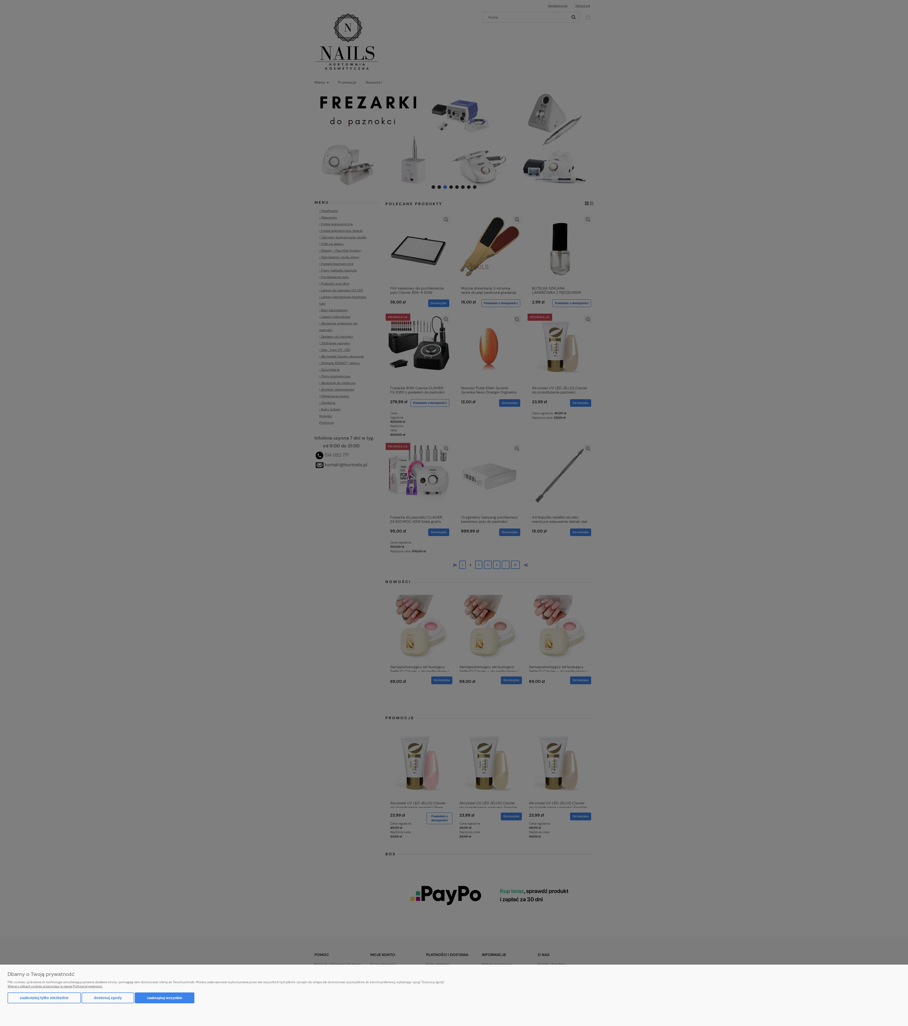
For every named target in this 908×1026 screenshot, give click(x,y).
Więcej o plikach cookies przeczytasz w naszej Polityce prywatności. (55, 986)
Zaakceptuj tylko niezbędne (44, 998)
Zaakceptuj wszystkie (164, 998)
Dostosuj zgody (108, 998)
